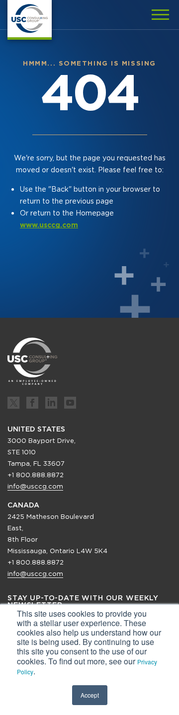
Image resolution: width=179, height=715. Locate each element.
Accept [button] (90, 695)
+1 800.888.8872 (35, 475)
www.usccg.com (49, 225)
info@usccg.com (35, 486)
